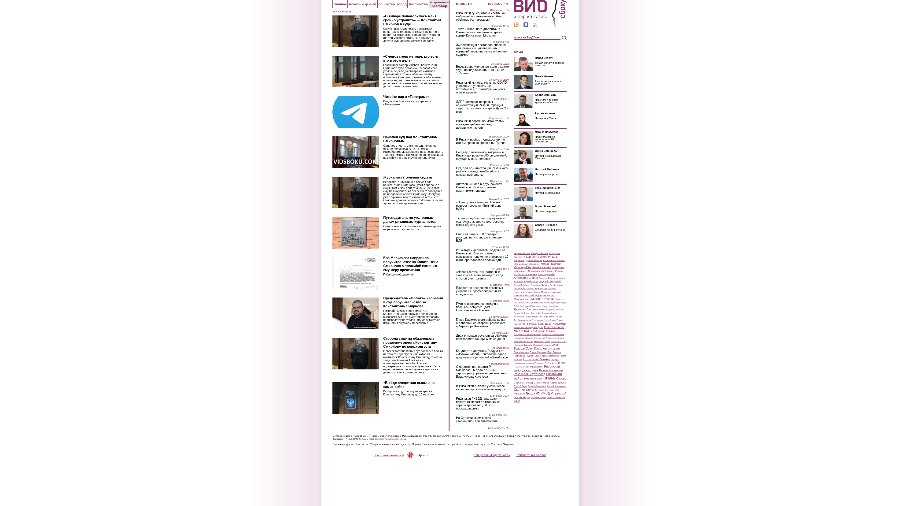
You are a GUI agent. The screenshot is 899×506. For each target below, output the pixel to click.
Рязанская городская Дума (537, 368)
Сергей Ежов (520, 386)
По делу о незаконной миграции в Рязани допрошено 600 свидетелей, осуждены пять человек (481, 155)
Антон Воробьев (522, 285)
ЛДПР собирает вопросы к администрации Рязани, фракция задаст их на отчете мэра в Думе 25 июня (482, 106)
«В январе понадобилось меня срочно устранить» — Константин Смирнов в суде (412, 20)
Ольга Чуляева (538, 352)
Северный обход (523, 382)
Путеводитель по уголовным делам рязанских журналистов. (410, 219)
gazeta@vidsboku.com (388, 439)
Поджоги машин (533, 356)
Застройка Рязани (540, 313)
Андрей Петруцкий (550, 281)
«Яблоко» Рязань (525, 274)
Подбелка (519, 355)
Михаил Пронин (542, 341)
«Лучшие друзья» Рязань (528, 260)
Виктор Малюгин (542, 292)
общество (386, 4)
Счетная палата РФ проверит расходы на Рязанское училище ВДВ (479, 237)
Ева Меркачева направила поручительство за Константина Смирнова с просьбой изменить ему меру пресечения (410, 264)
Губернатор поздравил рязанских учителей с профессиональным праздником (479, 291)
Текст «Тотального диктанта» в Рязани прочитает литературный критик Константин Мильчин (479, 32)
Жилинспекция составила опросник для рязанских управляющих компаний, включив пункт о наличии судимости (481, 49)
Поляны (555, 359)
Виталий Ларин (533, 295)
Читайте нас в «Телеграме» (406, 97)
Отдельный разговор (439, 4)
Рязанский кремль (551, 370)
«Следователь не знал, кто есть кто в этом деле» (410, 58)
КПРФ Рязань (529, 324)
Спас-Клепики (546, 390)
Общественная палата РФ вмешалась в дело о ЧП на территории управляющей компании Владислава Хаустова (481, 371)
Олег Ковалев (536, 348)
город (402, 4)
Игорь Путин (549, 317)
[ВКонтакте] (525, 26)
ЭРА (517, 401)
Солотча (532, 389)
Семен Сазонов (541, 383)
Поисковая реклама (388, 455)
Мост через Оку (559, 341)
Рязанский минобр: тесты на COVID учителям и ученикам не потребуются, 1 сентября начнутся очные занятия (481, 87)
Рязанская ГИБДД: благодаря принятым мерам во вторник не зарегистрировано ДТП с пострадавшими (478, 403)
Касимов (559, 323)
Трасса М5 (533, 393)
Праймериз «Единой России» (528, 363)
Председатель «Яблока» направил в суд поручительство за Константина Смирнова (413, 302)
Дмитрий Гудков (547, 310)
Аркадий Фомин (540, 285)
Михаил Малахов (523, 341)
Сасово (561, 378)
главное (340, 4)
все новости (496, 3)
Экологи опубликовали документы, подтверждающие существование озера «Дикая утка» (480, 222)
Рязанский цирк (533, 378)
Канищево (545, 323)
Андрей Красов (530, 281)
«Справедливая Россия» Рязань (545, 271)
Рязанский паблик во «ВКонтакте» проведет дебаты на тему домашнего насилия (480, 124)
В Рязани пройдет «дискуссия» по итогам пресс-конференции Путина (480, 141)
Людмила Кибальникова (527, 334)
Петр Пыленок (554, 352)
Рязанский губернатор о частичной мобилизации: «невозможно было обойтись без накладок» (480, 16)
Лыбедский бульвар (544, 331)
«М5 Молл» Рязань (554, 260)
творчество (418, 4)
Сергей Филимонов (556, 386)
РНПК (526, 366)
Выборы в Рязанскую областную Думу (539, 306)
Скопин (519, 389)
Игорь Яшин (550, 320)
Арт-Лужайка (556, 285)
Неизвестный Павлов (531, 455)
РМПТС (518, 366)
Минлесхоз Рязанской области (549, 338)
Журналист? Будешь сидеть (407, 177)
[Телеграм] (535, 26)
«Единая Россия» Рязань (541, 256)
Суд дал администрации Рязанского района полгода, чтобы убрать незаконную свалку (482, 171)
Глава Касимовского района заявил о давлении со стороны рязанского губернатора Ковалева (481, 323)
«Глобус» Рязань (539, 253)
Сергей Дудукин (558, 383)
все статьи (340, 11)
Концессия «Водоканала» (492, 455)
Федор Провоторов (536, 397)
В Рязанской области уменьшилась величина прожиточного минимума (481, 387)
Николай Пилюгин (542, 345)
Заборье (525, 313)
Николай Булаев (523, 345)
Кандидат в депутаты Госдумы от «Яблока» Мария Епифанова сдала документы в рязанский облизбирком (482, 354)
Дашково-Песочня (526, 309)
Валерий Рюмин (523, 292)
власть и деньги (362, 4)
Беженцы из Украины (545, 288)
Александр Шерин (526, 277)
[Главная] (540, 28)
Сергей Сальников (537, 386)
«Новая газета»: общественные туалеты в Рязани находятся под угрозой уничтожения (479, 275)
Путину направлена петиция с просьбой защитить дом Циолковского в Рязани (477, 307)
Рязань (549, 378)
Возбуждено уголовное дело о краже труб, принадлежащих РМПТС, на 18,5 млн (482, 70)
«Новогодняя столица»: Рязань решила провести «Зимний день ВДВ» (478, 206)
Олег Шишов (554, 349)
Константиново (554, 327)
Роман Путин (536, 367)
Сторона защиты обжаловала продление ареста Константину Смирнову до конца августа (410, 342)
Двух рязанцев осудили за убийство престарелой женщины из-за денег (482, 337)
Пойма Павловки (550, 356)
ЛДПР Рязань (523, 330)
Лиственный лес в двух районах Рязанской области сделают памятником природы (479, 187)
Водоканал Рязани (541, 299)
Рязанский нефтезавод (529, 374)
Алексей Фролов (547, 278)
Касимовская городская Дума (528, 327)
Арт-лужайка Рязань (524, 288)
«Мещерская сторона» (526, 264)
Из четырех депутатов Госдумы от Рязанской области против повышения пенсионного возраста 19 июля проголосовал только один (482, 255)
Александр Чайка (546, 274)
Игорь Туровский (534, 320)
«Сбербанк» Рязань (537, 267)
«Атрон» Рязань (522, 253)
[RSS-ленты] (516, 26)
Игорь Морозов (533, 316)
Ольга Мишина (521, 352)
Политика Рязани (536, 359)
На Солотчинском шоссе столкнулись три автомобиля (476, 419)
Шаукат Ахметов (556, 397)
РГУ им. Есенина (555, 363)
